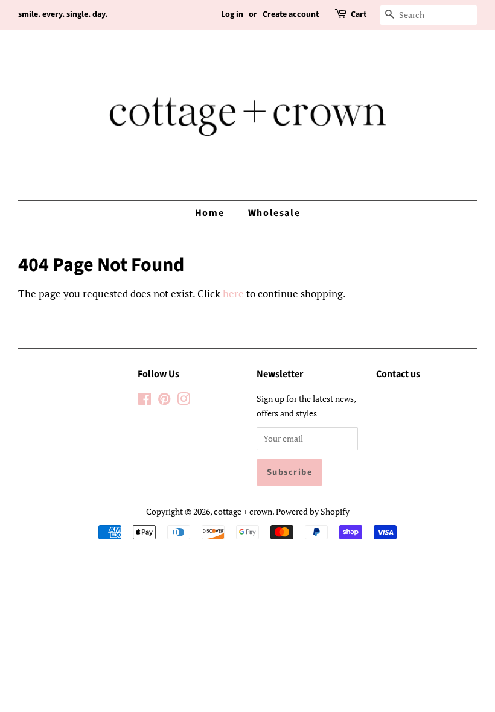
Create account (291, 14)
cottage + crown (243, 511)
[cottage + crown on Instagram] (183, 401)
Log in (232, 14)
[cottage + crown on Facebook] (145, 401)
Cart (358, 14)
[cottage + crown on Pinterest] (164, 401)
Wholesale (274, 213)
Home (209, 213)
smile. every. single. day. (62, 14)
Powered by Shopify (313, 511)
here (233, 293)
